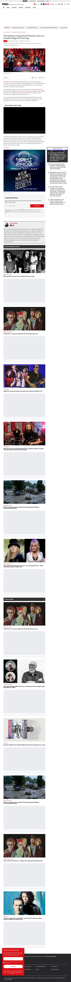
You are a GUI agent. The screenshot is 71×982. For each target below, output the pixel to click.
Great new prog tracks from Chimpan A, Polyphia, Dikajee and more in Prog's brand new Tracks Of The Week (58, 166)
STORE (34, 7)
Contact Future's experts (25, 966)
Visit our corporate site (50, 956)
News (5, 41)
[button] (66, 4)
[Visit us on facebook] (41, 4)
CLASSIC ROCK (32, 1)
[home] (4, 7)
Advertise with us (55, 969)
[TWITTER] (11, 225)
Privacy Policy (18, 971)
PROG (47, 1)
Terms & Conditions (11, 972)
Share (7, 77)
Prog (16, 41)
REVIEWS (21, 7)
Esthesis (22, 93)
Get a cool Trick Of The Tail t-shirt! (49, 27)
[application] (24, 119)
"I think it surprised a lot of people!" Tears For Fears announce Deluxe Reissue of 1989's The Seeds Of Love (57, 202)
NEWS (8, 7)
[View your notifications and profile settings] (62, 4)
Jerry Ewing (11, 41)
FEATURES (14, 7)
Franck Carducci (20, 91)
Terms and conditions (41, 966)
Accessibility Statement (25, 969)
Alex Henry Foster (38, 89)
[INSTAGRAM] (13, 225)
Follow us (35, 77)
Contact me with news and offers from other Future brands (13, 962)
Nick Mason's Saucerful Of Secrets (19, 32)
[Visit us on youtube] (48, 4)
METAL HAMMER (41, 1)
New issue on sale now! (17, 27)
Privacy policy (54, 966)
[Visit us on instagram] (46, 4)
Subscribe (52, 4)
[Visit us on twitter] (44, 4)
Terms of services (21, 209)
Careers (37, 969)
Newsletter (42, 77)
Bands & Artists (7, 32)
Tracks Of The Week (32, 27)
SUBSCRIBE (28, 7)
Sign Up (13, 966)
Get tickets (6, 148)
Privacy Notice (8, 211)
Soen (5, 93)
